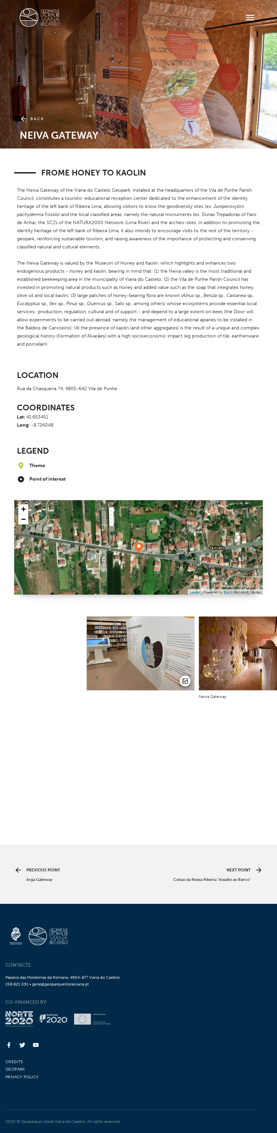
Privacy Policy (22, 1077)
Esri (227, 592)
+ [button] (23, 509)
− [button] (23, 519)
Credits (14, 1061)
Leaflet (195, 592)
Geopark (15, 1069)
